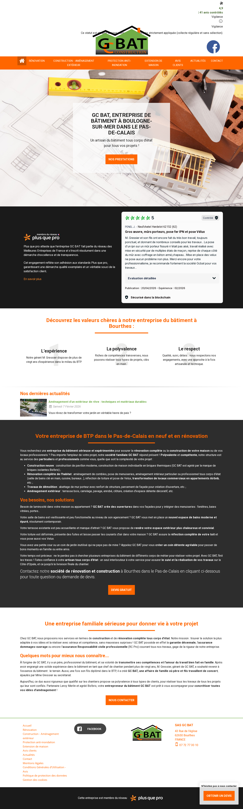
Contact (217, 60)
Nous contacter (121, 700)
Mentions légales (33, 763)
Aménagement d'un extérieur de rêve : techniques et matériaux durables (98, 401)
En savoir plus (32, 279)
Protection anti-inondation (119, 63)
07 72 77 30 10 (188, 745)
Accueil (21, 60)
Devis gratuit (121, 590)
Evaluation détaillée (142, 278)
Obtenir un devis (219, 795)
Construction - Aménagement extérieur (73, 63)
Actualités (198, 60)
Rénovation (37, 60)
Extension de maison (153, 63)
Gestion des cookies (35, 780)
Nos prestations (121, 159)
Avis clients (178, 63)
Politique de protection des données (45, 775)
